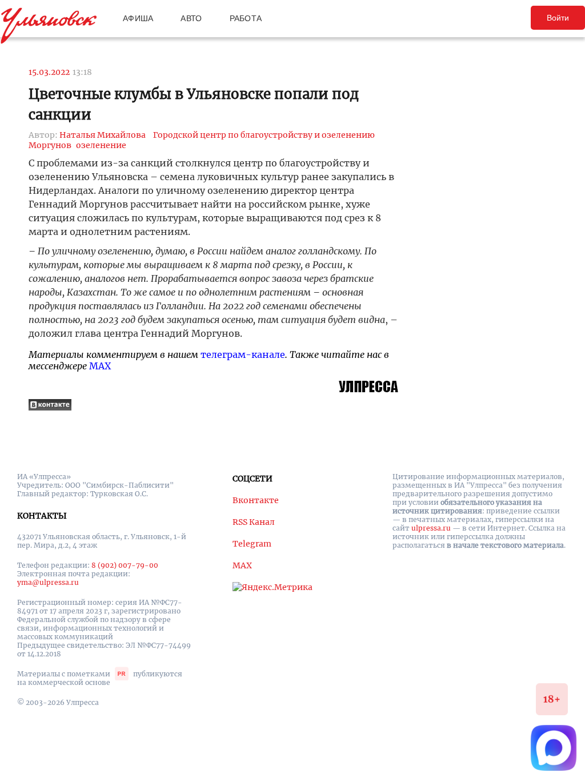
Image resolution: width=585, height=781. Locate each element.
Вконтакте (256, 500)
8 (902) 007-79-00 (124, 565)
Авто (191, 18)
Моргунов (50, 145)
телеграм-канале (243, 354)
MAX (100, 366)
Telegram (252, 544)
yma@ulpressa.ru (48, 582)
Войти (558, 17)
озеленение (101, 145)
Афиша (138, 18)
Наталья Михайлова (102, 135)
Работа (246, 18)
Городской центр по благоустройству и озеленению (264, 135)
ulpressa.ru (431, 528)
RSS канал (254, 522)
